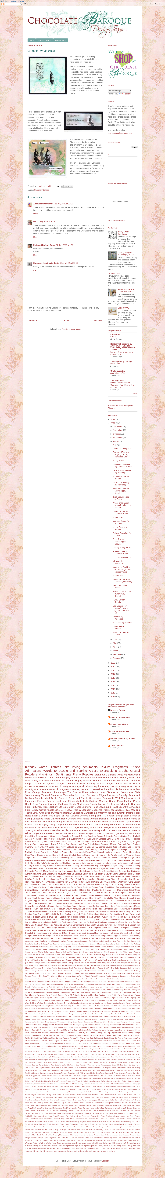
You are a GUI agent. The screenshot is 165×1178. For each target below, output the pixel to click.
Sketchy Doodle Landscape (66, 830)
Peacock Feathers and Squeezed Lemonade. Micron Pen (88, 1113)
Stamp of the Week (122, 855)
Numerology (134, 852)
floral (132, 1043)
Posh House (37, 938)
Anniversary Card (44, 1008)
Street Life (130, 1124)
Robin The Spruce (60, 855)
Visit (116, 221)
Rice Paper (100, 1119)
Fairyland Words (77, 852)
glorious (36, 1148)
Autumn (67, 1054)
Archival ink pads (51, 981)
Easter (137, 946)
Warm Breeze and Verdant (131, 1138)
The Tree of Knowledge (47, 928)
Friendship (33, 990)
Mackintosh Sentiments (55, 774)
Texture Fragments (114, 767)
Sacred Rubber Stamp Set (116, 955)
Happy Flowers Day (41, 890)
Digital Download (31, 1086)
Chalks (31, 1068)
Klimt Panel (126, 1024)
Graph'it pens (61, 990)
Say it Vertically (125, 842)
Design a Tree (65, 1016)
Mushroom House (132, 876)
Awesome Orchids (94, 885)
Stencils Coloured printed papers (107, 1124)
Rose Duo (116, 890)
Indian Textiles (124, 783)
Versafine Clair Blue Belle (113, 1132)
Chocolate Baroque (47, 827)
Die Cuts (107, 1016)
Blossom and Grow (79, 844)
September (118, 438)
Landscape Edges (65, 801)
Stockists (122, 1124)
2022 (113, 419)
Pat (34, 222)
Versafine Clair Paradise (120, 1135)
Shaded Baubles (76, 855)
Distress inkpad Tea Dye (53, 1089)
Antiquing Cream (134, 1049)
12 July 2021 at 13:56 (69, 263)
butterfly (35, 1146)
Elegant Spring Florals (43, 917)
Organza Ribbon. (133, 1030)
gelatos (116, 1003)
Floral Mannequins (91, 786)
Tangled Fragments (51, 795)
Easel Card (131, 1089)
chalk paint (67, 1146)
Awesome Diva (77, 981)
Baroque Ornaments (92, 981)
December (117, 426)
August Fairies (59, 1054)
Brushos (93, 944)
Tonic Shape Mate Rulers (76, 1130)
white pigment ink (129, 1046)
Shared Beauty (128, 890)
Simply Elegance (80, 1121)
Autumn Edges (105, 783)
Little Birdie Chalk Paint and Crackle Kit (104, 1027)
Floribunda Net (39, 821)
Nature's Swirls (132, 1108)
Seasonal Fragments (103, 810)
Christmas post (134, 984)
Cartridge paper (105, 1065)
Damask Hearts (89, 1084)
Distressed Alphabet (69, 1089)
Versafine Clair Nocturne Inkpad (46, 1041)
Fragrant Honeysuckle (124, 887)
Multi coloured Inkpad (112, 1108)
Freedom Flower (46, 868)
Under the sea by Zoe (122, 448)
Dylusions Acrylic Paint (49, 1019)
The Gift (67, 1000)
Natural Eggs (112, 936)
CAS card (116, 1011)
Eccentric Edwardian (129, 807)
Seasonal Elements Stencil (125, 827)
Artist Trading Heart (127, 911)
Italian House (70, 860)
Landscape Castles (77, 1103)
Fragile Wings (38, 860)
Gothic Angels (46, 810)
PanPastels (96, 842)
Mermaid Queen (107, 801)
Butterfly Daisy (49, 1065)
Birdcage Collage (118, 871)
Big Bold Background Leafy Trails (71, 914)
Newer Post (34, 321)
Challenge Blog (71, 895)
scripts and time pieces (65, 1046)
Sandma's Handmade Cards (46, 263)
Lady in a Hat (65, 1103)
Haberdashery (50, 807)
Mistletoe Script (99, 936)
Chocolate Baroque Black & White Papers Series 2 (61, 1068)
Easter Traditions (84, 887)
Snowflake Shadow (120, 1121)
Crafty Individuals (55, 887)
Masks (137, 906)
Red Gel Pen (69, 1119)
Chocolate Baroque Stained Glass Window (111, 1070)
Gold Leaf (41, 1097)
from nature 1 (77, 863)
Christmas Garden (87, 895)
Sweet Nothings (57, 1000)
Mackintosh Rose (45, 1105)
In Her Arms (135, 1097)
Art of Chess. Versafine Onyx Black (121, 1051)
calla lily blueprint (95, 1043)
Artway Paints (48, 1054)
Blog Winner (110, 824)
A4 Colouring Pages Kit (70, 1006)
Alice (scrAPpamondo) (43, 204)
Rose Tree (48, 938)
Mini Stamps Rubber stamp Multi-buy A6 (96, 992)
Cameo (72, 1065)
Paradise (100, 1111)
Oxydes (82, 1111)
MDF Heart (35, 1105)
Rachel (108, 890)
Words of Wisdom (127, 938)
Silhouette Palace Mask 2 (35, 957)
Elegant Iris (55, 1092)
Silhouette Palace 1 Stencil (88, 998)
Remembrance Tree (114, 868)
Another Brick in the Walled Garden (87, 963)
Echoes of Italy (122, 810)
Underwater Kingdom (64, 960)
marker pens (51, 1148)
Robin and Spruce (32, 998)
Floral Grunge (32, 792)
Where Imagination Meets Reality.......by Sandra (122, 505)
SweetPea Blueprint (127, 925)
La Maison (56, 1103)
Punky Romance (43, 789)
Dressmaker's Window (55, 971)
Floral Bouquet (129, 1019)
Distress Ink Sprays (44, 1086)
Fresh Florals (100, 949)
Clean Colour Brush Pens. (101, 1078)
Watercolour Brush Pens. (34, 1140)
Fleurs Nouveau (32, 876)
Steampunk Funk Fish (91, 879)
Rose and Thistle (78, 798)
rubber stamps (34, 963)
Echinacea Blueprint (115, 839)
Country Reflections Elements (36, 987)
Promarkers (48, 1119)
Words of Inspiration (81, 777)
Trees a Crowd (47, 786)
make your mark (38, 1046)
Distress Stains (38, 1089)
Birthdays (80, 984)
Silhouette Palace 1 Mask (36, 871)
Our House (76, 973)
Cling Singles (135, 1078)
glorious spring (89, 863)
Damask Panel (69, 887)
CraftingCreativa (117, 371)
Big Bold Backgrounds (102, 903)
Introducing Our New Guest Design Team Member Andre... (122, 569)
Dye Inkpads (121, 1089)
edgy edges (60, 885)
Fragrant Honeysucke (110, 917)
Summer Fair (123, 879)
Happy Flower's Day (34, 842)
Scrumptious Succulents (60, 836)
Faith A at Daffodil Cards (44, 245)
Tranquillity (99, 1130)
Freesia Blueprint (57, 821)
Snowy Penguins (73, 909)
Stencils (100, 925)
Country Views (111, 874)
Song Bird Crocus (133, 1121)
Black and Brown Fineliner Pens (109, 1060)
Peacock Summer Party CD (61, 995)
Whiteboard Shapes (91, 1140)
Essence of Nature (109, 844)
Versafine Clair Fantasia (131, 1132)
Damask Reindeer (94, 933)
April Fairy (81, 930)
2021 (113, 423)
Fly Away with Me (128, 833)
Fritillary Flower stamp (53, 1095)
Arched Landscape (95, 930)
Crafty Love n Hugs (119, 724)
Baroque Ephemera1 (123, 1008)
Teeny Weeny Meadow (45, 882)
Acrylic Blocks (84, 1049)
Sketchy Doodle (92, 1121)
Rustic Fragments (61, 789)
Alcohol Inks (108, 1006)
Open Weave (30, 855)
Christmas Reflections (106, 984)
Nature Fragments (91, 821)
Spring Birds (81, 957)
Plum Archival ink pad (73, 1116)
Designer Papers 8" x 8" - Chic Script (104, 968)
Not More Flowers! (118, 898)
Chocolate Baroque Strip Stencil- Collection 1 (85, 874)
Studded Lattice (127, 847)
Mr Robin (40, 955)
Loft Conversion (130, 1103)
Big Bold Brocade (81, 1057)
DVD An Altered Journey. (74, 1084)
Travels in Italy (109, 1130)
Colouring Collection (83, 1014)
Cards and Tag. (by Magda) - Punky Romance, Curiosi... (122, 454)
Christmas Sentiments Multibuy (128, 944)
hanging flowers (125, 1003)
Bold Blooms (124, 824)
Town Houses (63, 928)
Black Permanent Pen (89, 1060)
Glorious (136, 844)
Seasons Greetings (81, 1035)
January (116, 658)
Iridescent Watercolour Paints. (70, 1100)
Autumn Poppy (62, 777)
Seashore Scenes (96, 836)
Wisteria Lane (97, 792)
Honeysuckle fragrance (112, 1097)
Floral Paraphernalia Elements (71, 949)
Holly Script (76, 898)
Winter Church (39, 1043)
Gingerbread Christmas (93, 1022)
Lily (79, 868)
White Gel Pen (30, 1003)
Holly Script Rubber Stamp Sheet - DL (89, 1097)
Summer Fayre (111, 925)
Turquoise (130, 1130)
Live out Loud (74, 890)
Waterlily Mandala (49, 1140)
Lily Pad (136, 920)
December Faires (118, 1084)
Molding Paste (77, 1108)
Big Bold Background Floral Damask (68, 965)
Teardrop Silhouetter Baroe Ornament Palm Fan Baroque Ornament (55, 1127)
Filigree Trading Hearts (50, 949)
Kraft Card (58, 936)
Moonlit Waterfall (47, 922)
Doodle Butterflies (107, 946)
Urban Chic (74, 928)
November (117, 430)
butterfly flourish (38, 979)
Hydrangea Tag (125, 1097)
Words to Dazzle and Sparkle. (106, 960)
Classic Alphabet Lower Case (80, 1078)
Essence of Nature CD (84, 1019)
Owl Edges (86, 842)
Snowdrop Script (70, 925)
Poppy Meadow (83, 780)
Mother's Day (99, 1108)
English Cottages (109, 866)
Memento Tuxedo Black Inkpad (52, 1030)
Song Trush (127, 1035)
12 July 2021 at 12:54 (65, 245)
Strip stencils (45, 1000)
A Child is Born (63, 844)
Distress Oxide (80, 1086)
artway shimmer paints (78, 1143)
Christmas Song (50, 1014)
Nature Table (86, 890)
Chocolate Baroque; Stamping (42, 1073)
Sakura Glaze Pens (133, 1119)
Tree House (39, 903)
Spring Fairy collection (100, 901)
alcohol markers (74, 1003)
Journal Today (109, 1100)
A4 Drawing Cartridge (58, 1049)
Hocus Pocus (73, 821)
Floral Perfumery (33, 807)
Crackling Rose (59, 818)
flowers (109, 1003)
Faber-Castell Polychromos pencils (69, 917)
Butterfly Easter (60, 1065)
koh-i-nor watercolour (106, 863)
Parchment (107, 1111)
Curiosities (52, 987)
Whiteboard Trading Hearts (91, 928)
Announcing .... (115, 273)
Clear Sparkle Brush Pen (67, 968)
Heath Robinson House (41, 920)
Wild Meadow (122, 798)
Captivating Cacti (38, 874)
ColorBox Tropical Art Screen (55, 1081)
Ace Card (70, 885)
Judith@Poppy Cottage (121, 361)
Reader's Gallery (44, 855)
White (59, 1140)
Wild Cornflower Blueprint (129, 882)
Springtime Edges (111, 909)
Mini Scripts (104, 898)
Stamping (136, 973)
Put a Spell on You (59, 815)
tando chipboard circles (93, 1046)
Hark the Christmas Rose (65, 868)
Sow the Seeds (83, 901)
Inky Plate (98, 990)
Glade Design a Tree (111, 1022)
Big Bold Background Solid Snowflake (60, 1057)
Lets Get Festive (125, 920)
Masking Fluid (54, 992)
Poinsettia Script (126, 936)
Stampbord (35, 1000)
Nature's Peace (53, 847)
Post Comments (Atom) (71, 329)
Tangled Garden (66, 783)
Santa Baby (45, 901)
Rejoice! (49, 1035)
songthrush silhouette (65, 1151)
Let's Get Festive (64, 810)
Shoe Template (134, 955)
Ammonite (71, 930)
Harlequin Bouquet (52, 842)
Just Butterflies (132, 789)
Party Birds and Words (49, 1113)
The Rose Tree (42, 850)
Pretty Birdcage (125, 922)
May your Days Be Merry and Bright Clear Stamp (118, 1105)
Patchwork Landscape (54, 792)
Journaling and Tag (117, 373)
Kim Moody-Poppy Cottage (111, 1024)
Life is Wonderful (117, 876)
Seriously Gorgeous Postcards (48, 925)
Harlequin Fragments (104, 780)
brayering (136, 1143)
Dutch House (46, 852)
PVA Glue (92, 1111)
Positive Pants (116, 995)
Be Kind (92, 941)
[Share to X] (67, 186)
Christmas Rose (122, 984)
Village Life (68, 893)
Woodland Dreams (46, 885)
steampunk (79, 1046)
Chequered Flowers (109, 858)
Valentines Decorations (51, 1132)
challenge (74, 1146)
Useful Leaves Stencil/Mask (61, 850)
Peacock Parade (109, 842)
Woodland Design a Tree (58, 1003)
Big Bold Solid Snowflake (117, 1057)
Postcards (41, 1035)
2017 (113, 674)
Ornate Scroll (40, 1111)
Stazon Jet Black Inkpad (60, 1124)
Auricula (111, 1008)
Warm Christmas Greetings (105, 882)
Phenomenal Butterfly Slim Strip (98, 1033)
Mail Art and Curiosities (60, 1105)
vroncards (115, 335)
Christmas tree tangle (65, 1014)
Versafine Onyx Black (118, 1000)
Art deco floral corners (100, 1051)
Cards (137, 930)
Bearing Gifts (105, 981)
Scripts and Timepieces (68, 998)
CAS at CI (114, 337)
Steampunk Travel (108, 807)
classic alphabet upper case (88, 1146)
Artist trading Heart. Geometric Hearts (93, 1008)
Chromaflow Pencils (49, 968)
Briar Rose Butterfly (118, 777)
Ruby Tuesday (120, 1119)
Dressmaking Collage (72, 971)
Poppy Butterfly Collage (131, 1033)
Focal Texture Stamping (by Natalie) (119, 541)
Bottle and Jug (93, 914)
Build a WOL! (123, 308)
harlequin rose (88, 789)
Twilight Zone (104, 1000)
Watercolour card (90, 1041)
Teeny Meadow (86, 1127)
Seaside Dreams (79, 815)
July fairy (115, 990)
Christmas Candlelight (84, 813)
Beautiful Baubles (118, 981)
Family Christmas (88, 971)
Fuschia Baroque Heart (46, 990)
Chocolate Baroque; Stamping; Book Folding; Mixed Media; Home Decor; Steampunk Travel (86, 1073)
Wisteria (113, 1140)
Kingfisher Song (80, 827)
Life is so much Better (69, 807)
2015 (113, 682)
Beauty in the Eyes (132, 981)
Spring (36, 1124)
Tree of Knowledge (125, 1038)
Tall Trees (135, 855)
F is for (78, 987)
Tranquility (68, 795)
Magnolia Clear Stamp (74, 936)
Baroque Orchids (110, 885)
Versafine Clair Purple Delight (71, 1041)
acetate (67, 1143)
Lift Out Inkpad (106, 1103)
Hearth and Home (65, 1024)
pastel (33, 1006)
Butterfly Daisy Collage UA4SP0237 (47, 895)
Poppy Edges (99, 868)
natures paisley (61, 1148)
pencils (39, 1006)
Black (31, 1060)
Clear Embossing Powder (35, 946)
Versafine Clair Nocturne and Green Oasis (78, 1135)
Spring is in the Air (105, 855)
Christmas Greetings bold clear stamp (126, 1076)
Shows (44, 1121)
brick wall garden (87, 1003)
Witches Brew (42, 1003)
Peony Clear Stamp (104, 973)
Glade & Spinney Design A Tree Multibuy (113, 1095)
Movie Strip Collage (100, 827)
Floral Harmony (38, 898)
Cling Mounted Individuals (120, 1078)
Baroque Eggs (91, 871)
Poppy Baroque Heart (122, 1116)
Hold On (61, 860)
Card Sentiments (126, 930)
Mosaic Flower (122, 852)
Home (32, 40)
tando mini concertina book (82, 1151)
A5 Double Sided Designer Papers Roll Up (57, 963)
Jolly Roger (107, 990)
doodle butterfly (64, 911)
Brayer (77, 1062)
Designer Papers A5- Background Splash (88, 1016)
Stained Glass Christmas (122, 973)
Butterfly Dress (94, 844)
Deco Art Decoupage (132, 1084)
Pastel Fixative (62, 1113)
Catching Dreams (79, 866)
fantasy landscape (133, 1146)
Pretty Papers (135, 1116)
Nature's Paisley (86, 922)
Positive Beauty (105, 995)
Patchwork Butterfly (117, 795)
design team (61, 903)
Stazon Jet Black (45, 1124)
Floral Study (119, 987)
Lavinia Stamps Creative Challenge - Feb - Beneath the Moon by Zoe (122, 385)
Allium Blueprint (133, 863)
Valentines (38, 1132)
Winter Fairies (31, 885)
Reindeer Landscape (113, 821)
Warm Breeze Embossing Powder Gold (107, 1138)
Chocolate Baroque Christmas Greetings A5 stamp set (99, 1068)
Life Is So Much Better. (48, 973)
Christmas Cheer (91, 984)
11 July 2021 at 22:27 (64, 204)
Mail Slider (97, 1105)
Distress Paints (117, 1016)
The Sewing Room (78, 792)
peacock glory (100, 1148)
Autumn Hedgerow (81, 941)
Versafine (60, 882)
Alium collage (112, 911)
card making (123, 960)
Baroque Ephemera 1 (60, 839)
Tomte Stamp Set (110, 1038)
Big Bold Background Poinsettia (127, 965)
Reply (35, 214)
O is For (28, 879)
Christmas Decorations (106, 944)
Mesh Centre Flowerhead (70, 992)
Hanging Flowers (127, 1022)
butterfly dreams (125, 813)
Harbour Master (37, 952)
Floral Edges (32, 810)
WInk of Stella (85, 976)
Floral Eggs (99, 987)
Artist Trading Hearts (70, 1008)
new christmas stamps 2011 (55, 979)
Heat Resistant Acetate (67, 1097)
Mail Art (88, 936)
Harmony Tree (31, 847)
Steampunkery (32, 795)
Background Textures (129, 963)
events (124, 1146)
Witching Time (112, 938)
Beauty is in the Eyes (103, 941)
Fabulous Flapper (70, 906)
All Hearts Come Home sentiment (127, 1006)
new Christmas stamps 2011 (77, 1148)
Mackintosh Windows (87, 801)
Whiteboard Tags (104, 1140)
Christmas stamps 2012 (60, 1078)
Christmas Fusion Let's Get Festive (99, 1076)
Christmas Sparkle (31, 1078)
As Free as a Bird (109, 893)
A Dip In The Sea (46, 930)
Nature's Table (92, 1030)
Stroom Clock (50, 1038)
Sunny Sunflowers (41, 780)
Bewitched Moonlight (47, 914)
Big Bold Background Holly (35, 1011)
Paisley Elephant (82, 810)
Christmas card (56, 933)
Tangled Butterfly (31, 976)
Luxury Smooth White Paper (121, 952)
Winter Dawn (50, 844)
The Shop (43, 976)
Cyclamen (61, 1084)
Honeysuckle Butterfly (128, 780)
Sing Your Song (84, 847)
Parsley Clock (98, 890)
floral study (29, 1148)
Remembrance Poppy (131, 995)
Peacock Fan (62, 1033)
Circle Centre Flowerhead (128, 914)
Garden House (85, 906)
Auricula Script (85, 903)
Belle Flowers (118, 941)
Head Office (54, 1097)
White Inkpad (65, 1140)
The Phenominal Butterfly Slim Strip (84, 1000)
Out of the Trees (129, 992)
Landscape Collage (92, 952)
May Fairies (115, 364)
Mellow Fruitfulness (108, 804)
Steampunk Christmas (130, 909)
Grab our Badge (60, 40)
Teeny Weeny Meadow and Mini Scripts (108, 1127)
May (115, 643)
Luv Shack (105, 952)
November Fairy (120, 1030)
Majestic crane (127, 906)
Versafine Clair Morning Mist (52, 1135)
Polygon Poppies (32, 901)
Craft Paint (49, 946)
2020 (113, 663)
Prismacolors (38, 1119)
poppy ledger (110, 1148)
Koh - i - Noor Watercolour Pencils (60, 1027)
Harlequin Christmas (74, 990)
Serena (98, 860)
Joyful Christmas (78, 920)
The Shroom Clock (54, 976)
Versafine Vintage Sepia (39, 1138)
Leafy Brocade (124, 990)
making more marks (80, 911)
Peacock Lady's (114, 1113)
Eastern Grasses (98, 839)
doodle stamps (100, 1003)
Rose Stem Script (132, 868)
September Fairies (97, 1035)
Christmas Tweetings (33, 968)
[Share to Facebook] (69, 186)
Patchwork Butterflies (89, 973)
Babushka (101, 789)
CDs (68, 1065)
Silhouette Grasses (130, 804)
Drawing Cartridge (126, 858)
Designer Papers (93, 946)
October (116, 434)
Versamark (68, 871)
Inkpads (56, 1100)
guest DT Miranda (76, 858)
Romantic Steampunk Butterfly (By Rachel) (122, 594)
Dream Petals (125, 874)
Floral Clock (44, 876)
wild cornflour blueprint (98, 979)
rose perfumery (129, 1148)
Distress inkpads (94, 866)
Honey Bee (108, 786)
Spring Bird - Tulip (98, 815)
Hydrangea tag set (79, 1024)
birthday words (36, 767)
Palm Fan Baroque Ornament (105, 922)
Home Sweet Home (71, 842)
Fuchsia (112, 971)
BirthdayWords (46, 944)
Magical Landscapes (106, 852)
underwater (46, 833)
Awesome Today (114, 1054)
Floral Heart (110, 887)
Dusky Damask (59, 798)
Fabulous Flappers (61, 852)
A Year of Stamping (53, 941)
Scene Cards (29, 1121)
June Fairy (115, 906)
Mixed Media (66, 1108)
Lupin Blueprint (40, 815)
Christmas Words (45, 1078)
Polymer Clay (95, 1116)
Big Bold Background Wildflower (64, 984)
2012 (113, 693)
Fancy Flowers (124, 866)
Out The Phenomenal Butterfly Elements (60, 1111)
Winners (28, 839)
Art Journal (80, 885)
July (115, 445)
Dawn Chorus (134, 850)
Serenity (76, 789)
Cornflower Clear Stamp (101, 1014)
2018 (113, 670)
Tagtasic (73, 1038)
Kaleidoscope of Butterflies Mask (95, 876)
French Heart (89, 949)
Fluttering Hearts (67, 804)
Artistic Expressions (103, 770)
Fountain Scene (53, 898)
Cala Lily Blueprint (46, 866)
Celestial (29, 933)
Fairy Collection (118, 1092)
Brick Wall (83, 1062)
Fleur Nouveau (117, 1019)
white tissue (111, 1151)
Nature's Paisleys (80, 1030)
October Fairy (117, 992)
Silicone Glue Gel (54, 1121)
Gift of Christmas (92, 1095)
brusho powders (126, 928)
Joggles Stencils (98, 1100)
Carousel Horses (94, 1065)
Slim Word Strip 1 (109, 860)
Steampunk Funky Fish (93, 830)
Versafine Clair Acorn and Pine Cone (90, 1132)
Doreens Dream (117, 710)
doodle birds (79, 871)
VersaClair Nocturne (71, 976)
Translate (127, 94)
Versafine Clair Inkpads (33, 1135)
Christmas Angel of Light (130, 1011)
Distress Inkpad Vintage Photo (63, 1086)
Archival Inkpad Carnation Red (62, 1051)
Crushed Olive (52, 1084)
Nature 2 (123, 1108)
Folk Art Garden (93, 917)
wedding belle (47, 1006)
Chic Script (39, 1068)
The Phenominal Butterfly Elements (90, 1038)
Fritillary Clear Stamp (74, 1022)
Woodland (136, 1140)
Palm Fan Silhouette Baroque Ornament (41, 1033)
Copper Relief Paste (73, 1081)
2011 (113, 697)
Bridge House (124, 885)
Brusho (131, 1062)
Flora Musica (65, 827)
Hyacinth (28, 973)
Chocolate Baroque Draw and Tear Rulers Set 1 (56, 1070)
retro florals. (120, 1148)
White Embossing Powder (101, 976)
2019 (113, 667)
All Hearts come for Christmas (117, 1049)
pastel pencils (50, 1046)
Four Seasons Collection (55, 1022)
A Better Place (46, 1049)
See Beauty (59, 909)
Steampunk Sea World (101, 798)
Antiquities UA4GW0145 (111, 963)
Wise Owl (78, 893)
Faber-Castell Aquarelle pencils (101, 1092)
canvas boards (57, 1146)
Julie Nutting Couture (122, 1100)
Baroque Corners (125, 893)
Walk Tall (90, 882)
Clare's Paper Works (119, 731)
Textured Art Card (129, 1127)
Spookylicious (70, 957)
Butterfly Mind (42, 798)
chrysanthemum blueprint (70, 824)
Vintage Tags (88, 1138)
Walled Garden (78, 960)
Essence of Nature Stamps (114, 933)
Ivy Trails (35, 973)
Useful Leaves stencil (48, 911)
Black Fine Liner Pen (59, 1060)
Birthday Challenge (44, 40)
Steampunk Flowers (77, 1124)
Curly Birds (58, 946)
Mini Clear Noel (46, 1108)
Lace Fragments (123, 786)
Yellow (54, 1143)
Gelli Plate (110, 949)
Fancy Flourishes (132, 839)
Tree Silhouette (120, 1130)
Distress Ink (113, 792)
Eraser (76, 1092)
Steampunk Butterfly (105, 774)
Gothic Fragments (64, 786)
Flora (43, 1095)
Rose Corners (109, 1119)
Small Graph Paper (43, 813)
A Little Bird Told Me (62, 833)
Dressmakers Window (109, 1089)
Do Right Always (32, 852)
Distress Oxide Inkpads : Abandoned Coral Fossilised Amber (107, 1086)
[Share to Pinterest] (71, 186)
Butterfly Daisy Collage (81, 839)
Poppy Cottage (31, 1035)
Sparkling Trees (90, 807)
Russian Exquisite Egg (96, 955)
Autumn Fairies (78, 833)
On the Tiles (38, 879)
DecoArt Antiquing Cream (50, 1016)
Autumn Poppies (65, 981)
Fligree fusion (36, 1095)
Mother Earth (60, 922)
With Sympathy (52, 1043)
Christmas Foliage (79, 1076)
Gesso (83, 1095)
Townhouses (90, 1130)
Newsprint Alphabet (106, 1030)
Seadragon (56, 901)
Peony (50, 1116)
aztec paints (91, 1143)
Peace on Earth (80, 955)
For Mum (128, 987)
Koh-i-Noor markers (81, 1027)
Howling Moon (88, 990)
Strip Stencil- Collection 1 (96, 957)
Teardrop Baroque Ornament (44, 960)
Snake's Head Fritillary (113, 1035)
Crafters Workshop (39, 906)
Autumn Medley (81, 850)
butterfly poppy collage (44, 824)
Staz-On (41, 1038)
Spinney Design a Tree (121, 998)
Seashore (38, 1121)
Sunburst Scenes (39, 893)
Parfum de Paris (43, 995)
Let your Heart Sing (90, 898)
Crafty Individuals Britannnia (90, 1081)
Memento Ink (30, 955)
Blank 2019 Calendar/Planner (53, 1062)
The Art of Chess (54, 893)
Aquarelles (28, 1051)
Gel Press (65, 1095)
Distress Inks (59, 767)
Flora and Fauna (125, 844)
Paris (113, 1111)
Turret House (38, 844)
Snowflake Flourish (105, 1121)
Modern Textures (64, 973)
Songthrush (29, 1124)
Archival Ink (58, 780)
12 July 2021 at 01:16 (46, 222)
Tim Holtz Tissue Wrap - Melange (53, 1130)
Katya (78, 786)
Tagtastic (129, 821)
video (120, 1046)
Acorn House (73, 903)
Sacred (57, 938)
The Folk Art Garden (45, 863)
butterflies (28, 1146)
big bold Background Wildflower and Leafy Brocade (114, 1143)
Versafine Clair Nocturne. (102, 1135)
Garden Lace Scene (101, 906)
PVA (87, 1111)
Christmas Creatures (122, 903)
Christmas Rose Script (34, 1014)
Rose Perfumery (46, 909)
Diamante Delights (127, 968)
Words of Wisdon (45, 1143)
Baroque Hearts (111, 930)
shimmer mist (37, 1151)
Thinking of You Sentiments (92, 938)
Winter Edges (32, 833)
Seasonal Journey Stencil (54, 879)
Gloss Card (132, 1095)
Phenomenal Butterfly (76, 1033)
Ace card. (83, 1006)
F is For (130, 933)
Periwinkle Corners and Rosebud (85, 995)
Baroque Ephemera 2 (95, 833)
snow (55, 1151)
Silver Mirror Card (67, 1121)
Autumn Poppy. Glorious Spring (95, 1054)
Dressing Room (95, 1089)
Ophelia (48, 955)
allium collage (83, 1043)
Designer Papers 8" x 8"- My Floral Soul (113, 895)
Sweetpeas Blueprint (70, 938)
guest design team (119, 815)
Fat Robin (135, 874)
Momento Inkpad (88, 1108)
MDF (37, 1030)
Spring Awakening (126, 860)
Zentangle (60, 1143)
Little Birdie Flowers (126, 1027)
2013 (113, 689)
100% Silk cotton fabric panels (119, 979)
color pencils (49, 903)
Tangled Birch (31, 858)
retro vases (71, 979)
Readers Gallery (58, 1119)
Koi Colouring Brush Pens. (43, 1103)
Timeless (135, 830)
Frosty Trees (90, 852)
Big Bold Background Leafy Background (99, 965)
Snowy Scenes (98, 847)
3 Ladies (57, 1006)
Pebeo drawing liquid (39, 1116)
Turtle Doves (62, 858)
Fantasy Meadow (102, 971)
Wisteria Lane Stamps (124, 1140)
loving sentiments (85, 767)
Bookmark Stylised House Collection (97, 1011)
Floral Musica (109, 987)
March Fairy (87, 868)
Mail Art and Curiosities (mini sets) (81, 1105)
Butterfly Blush (31, 866)
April (115, 647)
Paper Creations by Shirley (122, 738)
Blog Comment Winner (45, 804)
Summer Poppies (62, 1038)
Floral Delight (56, 876)
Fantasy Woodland (106, 813)
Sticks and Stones (109, 879)
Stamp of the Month (87, 925)
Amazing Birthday (62, 813)
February (117, 654)
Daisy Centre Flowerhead (74, 933)
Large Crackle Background (40, 783)
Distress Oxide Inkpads (66, 987)
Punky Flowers (100, 777)
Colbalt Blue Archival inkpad (35, 1081)
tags (78, 979)
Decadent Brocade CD (104, 1084)
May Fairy (42, 847)
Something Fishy (68, 901)
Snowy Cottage (105, 998)
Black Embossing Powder (42, 1060)
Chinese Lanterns (41, 933)
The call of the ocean (122, 557)
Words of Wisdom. (65, 1043)
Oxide (77, 1111)
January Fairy (87, 1100)
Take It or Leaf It (56, 871)
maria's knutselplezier (120, 717)
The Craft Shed (117, 746)
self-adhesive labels (97, 911)
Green (48, 1097)
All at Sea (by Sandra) (122, 623)
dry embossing (116, 1146)
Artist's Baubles (67, 941)
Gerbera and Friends (78, 818)
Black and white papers (62, 944)
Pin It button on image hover (12, 1)
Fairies (95, 1019)
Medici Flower (31, 909)
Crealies (28, 917)
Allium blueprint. (38, 981)
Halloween (125, 917)
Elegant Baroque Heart (42, 1092)
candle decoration (45, 1146)
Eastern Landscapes (33, 949)
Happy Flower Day (50, 1024)
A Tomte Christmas (94, 824)
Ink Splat (50, 1100)
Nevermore (82, 860)
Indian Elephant (116, 789)
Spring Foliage (122, 818)
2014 (113, 685)
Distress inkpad (129, 1016)
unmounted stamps (110, 1046)
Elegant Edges (98, 887)
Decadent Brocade (32, 1016)
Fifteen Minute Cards (43, 777)
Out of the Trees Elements (62, 955)
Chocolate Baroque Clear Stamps (112, 850)
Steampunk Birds (130, 792)
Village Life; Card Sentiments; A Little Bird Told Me (65, 1138)
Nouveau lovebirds (69, 847)
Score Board (69, 1035)
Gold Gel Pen (33, 1097)
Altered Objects (31, 1008)
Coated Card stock (40, 887)
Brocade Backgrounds (80, 944)
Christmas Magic (41, 818)
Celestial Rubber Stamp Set (121, 1065)
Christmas (80, 795)
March (116, 651)
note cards (91, 1148)
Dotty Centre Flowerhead (124, 946)
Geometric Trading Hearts (124, 949)
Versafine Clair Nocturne (75, 882)
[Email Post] (57, 186)
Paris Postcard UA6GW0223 (126, 1111)
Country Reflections (119, 1014)
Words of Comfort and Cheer (123, 976)
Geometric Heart (75, 1095)
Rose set (91, 860)
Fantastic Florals (87, 987)
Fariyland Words (130, 1092)
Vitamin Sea (118, 576)
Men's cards (36, 1108)
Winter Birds (89, 960)
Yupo (75, 1043)
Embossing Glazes (66, 1092)
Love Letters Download (40, 992)
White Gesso (131, 1041)
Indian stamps (49, 952)
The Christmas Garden (120, 901)
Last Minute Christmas (93, 1103)
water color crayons (99, 1151)
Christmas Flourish (108, 914)
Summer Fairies (32, 911)
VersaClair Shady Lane (68, 1132)
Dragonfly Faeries (83, 1089)
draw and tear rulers (122, 1043)
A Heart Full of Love (42, 839)
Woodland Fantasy (31, 1143)
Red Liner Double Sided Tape (85, 1119)
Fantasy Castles (46, 801)
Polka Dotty (86, 1116)
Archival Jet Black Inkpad (42, 1051)
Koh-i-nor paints (92, 920)
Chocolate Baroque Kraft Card (84, 1070)
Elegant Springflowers (66, 1019)
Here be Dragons (46, 936)
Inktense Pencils (93, 1024)
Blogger (105, 1161)
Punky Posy (118, 517)
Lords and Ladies (32, 922)
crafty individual (104, 1146)
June (115, 639)
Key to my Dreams (58, 890)
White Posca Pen (77, 1140)
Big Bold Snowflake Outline (57, 1011)
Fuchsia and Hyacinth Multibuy (128, 971)
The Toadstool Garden (118, 830)
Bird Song (129, 1057)
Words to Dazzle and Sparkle (65, 770)
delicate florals (108, 1043)
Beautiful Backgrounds (128, 1054)
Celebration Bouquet (56, 874)
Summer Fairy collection (116, 957)
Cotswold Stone (83, 968)
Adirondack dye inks (95, 1006)
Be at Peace (104, 871)
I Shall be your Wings (61, 920)
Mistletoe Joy (57, 1108)
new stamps (120, 863)
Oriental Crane (133, 898)
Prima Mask (29, 1119)
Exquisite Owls (84, 1092)
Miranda (70, 780)
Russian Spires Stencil (49, 998)
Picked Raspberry (59, 1116)
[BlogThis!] (64, 186)
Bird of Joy (92, 850)
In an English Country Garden (35, 1100)
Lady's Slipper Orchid (75, 952)
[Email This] (62, 186)
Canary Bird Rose (63, 866)
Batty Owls (136, 1008)
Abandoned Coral (73, 1049)
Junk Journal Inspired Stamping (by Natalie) (122, 490)
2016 (113, 678)
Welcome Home (119, 1041)
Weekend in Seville (104, 1041)
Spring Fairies (90, 855)
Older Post (97, 321)
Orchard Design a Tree (102, 818)
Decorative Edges (96, 795)
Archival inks (56, 1008)
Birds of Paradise (75, 1011)
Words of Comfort (110, 928)
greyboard (42, 1148)
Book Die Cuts (69, 1062)
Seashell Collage (41, 190)
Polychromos (116, 1033)
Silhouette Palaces (112, 836)
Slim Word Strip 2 (73, 879)
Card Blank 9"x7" (82, 1065)
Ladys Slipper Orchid (109, 920)
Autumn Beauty (77, 1054)
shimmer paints (48, 1151)
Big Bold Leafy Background (97, 1057)
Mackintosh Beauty (87, 804)
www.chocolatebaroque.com (120, 133)
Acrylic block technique (98, 1049)
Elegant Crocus (55, 906)
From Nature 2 (50, 860)
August (116, 441)
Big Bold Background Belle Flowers (38, 984)
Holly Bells (65, 898)
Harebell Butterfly (86, 783)
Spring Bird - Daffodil (130, 836)
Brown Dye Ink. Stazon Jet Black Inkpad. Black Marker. (108, 1062)
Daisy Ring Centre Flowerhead (75, 946)
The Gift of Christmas (47, 858)
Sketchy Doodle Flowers (38, 830)
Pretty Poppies (83, 774)
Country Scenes (133, 1014)
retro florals (40, 941)
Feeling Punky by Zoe (122, 548)
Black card (125, 1060)
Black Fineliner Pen (74, 1060)
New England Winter (40, 836)
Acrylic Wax (60, 930)
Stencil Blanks (90, 1124)
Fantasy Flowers (105, 1019)
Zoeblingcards (117, 380)
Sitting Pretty (118, 461)
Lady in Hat (61, 952)
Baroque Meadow (92, 858)
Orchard (32, 1111)
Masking (136, 952)
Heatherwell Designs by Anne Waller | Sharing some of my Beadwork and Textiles (122, 347)
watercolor (84, 979)
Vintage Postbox (133, 1000)
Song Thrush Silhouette (55, 957)
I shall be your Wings (72, 876)
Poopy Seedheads (107, 1116)
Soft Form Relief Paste (92, 909)
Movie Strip (68, 1030)
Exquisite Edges (112, 833)
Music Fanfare (124, 801)
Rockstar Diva (58, 1035)
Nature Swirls (72, 922)
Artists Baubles (36, 1054)
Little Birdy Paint (118, 1103)
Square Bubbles (113, 847)
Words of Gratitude (63, 863)
